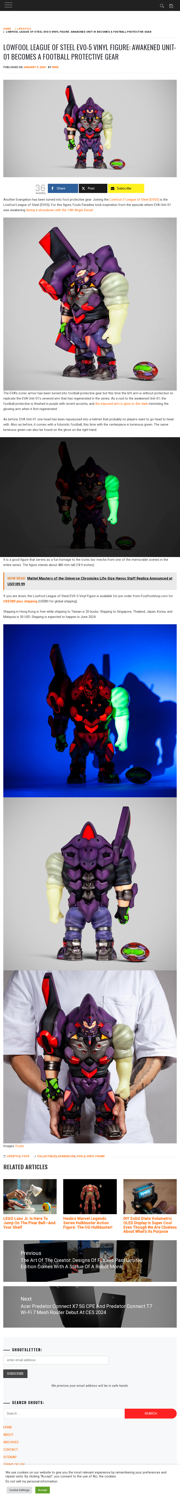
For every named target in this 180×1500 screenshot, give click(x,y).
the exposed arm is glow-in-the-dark (121, 404)
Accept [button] (42, 1490)
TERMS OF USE (14, 1464)
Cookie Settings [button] (19, 1490)
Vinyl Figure (96, 1156)
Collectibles (47, 1156)
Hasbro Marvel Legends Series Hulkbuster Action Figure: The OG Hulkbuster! (87, 1222)
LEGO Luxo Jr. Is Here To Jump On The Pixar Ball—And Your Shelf (29, 1222)
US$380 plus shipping (20, 601)
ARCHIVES (11, 1442)
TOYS (25, 1156)
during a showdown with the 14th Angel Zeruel (59, 210)
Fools (20, 1146)
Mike (55, 67)
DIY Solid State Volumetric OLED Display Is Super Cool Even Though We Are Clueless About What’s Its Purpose (150, 1225)
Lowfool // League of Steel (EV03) (134, 200)
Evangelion (66, 1156)
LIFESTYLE (14, 1156)
